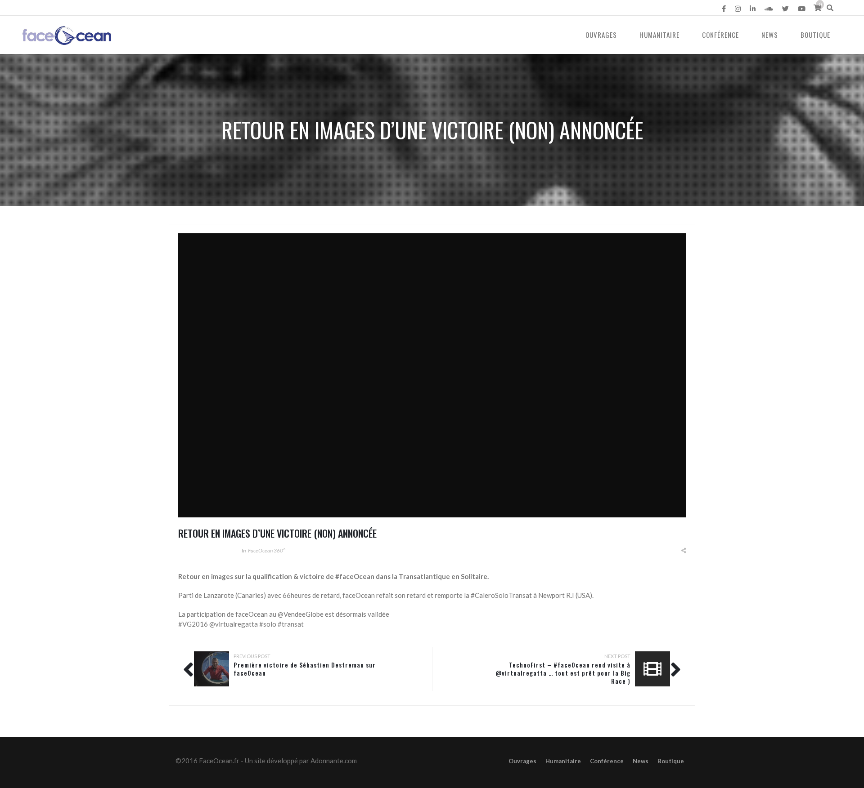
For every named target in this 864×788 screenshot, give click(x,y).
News (769, 35)
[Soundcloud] (769, 8)
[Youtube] (802, 8)
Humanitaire (659, 35)
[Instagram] (738, 8)
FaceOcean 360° (266, 550)
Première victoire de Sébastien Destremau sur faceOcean (305, 668)
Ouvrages (601, 35)
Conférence (720, 35)
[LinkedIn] (753, 8)
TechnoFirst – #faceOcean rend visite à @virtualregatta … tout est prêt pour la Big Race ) (562, 673)
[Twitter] (785, 8)
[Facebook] (724, 8)
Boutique (815, 35)
